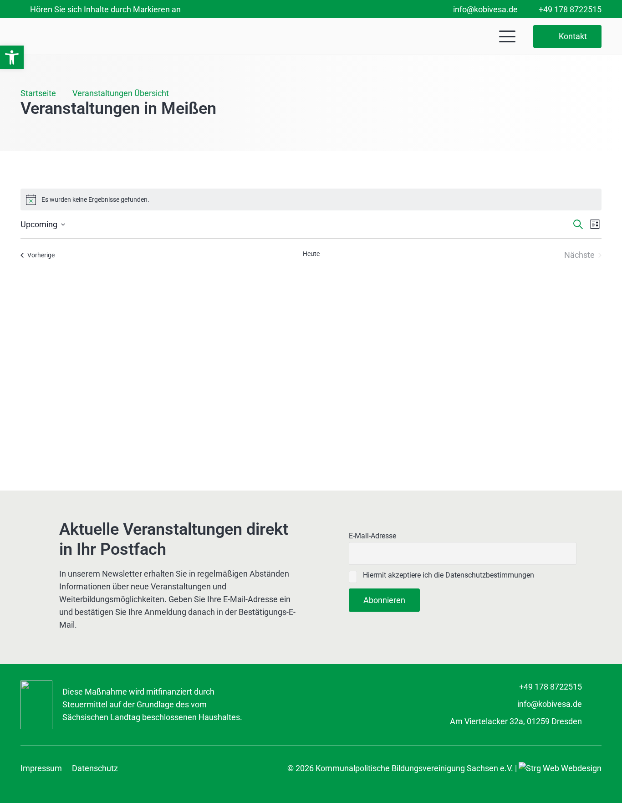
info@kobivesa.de (549, 704)
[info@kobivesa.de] (592, 704)
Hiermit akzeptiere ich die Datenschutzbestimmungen (447, 575)
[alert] (311, 199)
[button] (12, 57)
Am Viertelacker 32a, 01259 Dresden (516, 721)
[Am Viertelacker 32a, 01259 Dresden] (592, 721)
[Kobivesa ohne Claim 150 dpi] (89, 37)
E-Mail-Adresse (372, 536)
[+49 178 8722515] (592, 687)
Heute (311, 253)
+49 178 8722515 (550, 686)
